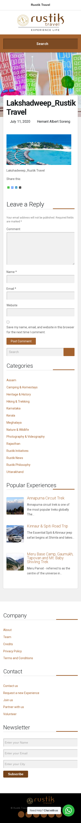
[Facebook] (36, 814)
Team (7, 637)
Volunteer (10, 714)
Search (42, 44)
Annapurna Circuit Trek (45, 498)
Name (11, 272)
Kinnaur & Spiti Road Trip (47, 526)
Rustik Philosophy (18, 465)
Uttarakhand (15, 472)
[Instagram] (28, 814)
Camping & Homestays (22, 387)
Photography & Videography (25, 436)
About (7, 630)
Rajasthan (13, 443)
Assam (11, 380)
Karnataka (13, 408)
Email (11, 288)
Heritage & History (18, 394)
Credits (8, 644)
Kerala (10, 415)
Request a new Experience (21, 693)
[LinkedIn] (44, 814)
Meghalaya (14, 422)
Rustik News (14, 458)
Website (11, 305)
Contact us (10, 686)
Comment (13, 229)
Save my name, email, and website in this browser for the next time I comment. (40, 329)
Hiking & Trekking (18, 401)
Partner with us (13, 707)
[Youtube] (51, 814)
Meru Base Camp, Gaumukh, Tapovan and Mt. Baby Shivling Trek (50, 558)
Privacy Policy (12, 651)
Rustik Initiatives (17, 451)
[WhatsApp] (21, 814)
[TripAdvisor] (59, 814)
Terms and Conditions (18, 658)
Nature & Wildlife (17, 429)
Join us (8, 700)
